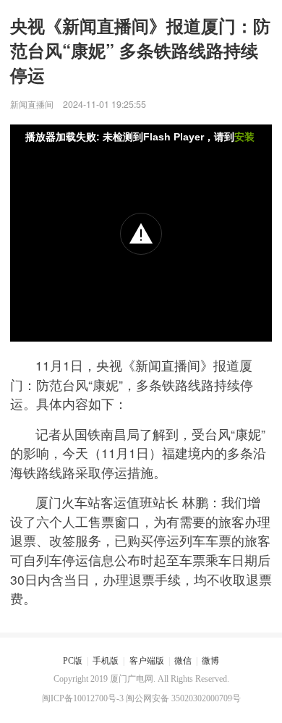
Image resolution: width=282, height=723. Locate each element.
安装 (244, 137)
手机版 (106, 661)
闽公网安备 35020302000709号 (183, 698)
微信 (183, 661)
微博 (210, 661)
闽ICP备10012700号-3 (83, 698)
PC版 (72, 661)
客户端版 (146, 661)
